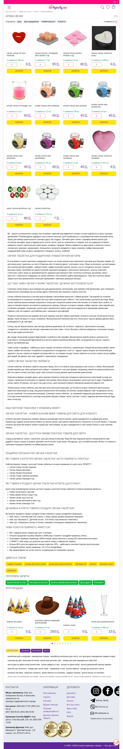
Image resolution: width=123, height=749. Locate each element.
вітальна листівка (15, 673)
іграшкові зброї (106, 564)
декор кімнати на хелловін (53, 673)
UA (114, 2)
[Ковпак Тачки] (76, 607)
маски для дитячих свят (50, 660)
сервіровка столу (57, 669)
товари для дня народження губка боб (80, 660)
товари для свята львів (35, 564)
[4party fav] (108, 7)
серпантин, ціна (38, 439)
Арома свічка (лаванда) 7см (21, 503)
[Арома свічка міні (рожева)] (47, 89)
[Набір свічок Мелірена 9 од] (19, 192)
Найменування (48, 22)
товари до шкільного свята (92, 669)
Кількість (62, 22)
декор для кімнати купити (60, 564)
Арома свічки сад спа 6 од (21, 498)
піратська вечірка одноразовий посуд (56, 677)
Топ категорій (12, 650)
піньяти (93, 564)
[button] (52, 643)
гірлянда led (80, 564)
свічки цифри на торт (50, 665)
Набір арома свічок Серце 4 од (23, 495)
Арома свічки (14, 16)
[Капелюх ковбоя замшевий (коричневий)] (47, 605)
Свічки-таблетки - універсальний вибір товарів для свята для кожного (51, 413)
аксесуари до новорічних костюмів (23, 677)
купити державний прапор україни (96, 665)
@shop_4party (101, 700)
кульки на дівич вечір (70, 665)
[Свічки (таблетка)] (47, 192)
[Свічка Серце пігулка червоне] (19, 38)
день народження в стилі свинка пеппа (80, 425)
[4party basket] (113, 7)
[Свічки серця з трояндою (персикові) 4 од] (47, 38)
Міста (46, 650)
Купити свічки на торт (16, 583)
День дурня (85, 583)
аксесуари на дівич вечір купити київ (24, 665)
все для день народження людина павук (97, 656)
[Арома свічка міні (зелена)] (75, 89)
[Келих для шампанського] (104, 605)
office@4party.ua (101, 713)
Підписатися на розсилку (101, 719)
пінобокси (11, 571)
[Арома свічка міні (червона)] (75, 141)
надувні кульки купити (26, 422)
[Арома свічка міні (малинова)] (47, 141)
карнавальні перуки (40, 656)
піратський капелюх (82, 677)
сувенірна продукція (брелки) (19, 445)
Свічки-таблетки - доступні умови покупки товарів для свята (46, 433)
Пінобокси (98, 583)
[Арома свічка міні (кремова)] (19, 141)
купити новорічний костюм (97, 439)
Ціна (19, 22)
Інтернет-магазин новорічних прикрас (22, 419)
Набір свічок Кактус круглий (21, 492)
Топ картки (36, 650)
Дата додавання (31, 22)
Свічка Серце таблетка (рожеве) (23, 476)
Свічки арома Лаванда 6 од (21, 479)
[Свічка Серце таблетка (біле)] (103, 38)
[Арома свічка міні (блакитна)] (103, 89)
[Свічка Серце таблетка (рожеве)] (103, 141)
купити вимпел (72, 669)
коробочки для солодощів (19, 656)
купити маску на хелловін (93, 673)
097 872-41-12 (101, 707)
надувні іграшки (14, 564)
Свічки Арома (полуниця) (20, 473)
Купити (19, 71)
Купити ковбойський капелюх (64, 583)
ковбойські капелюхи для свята (64, 656)
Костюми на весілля (39, 583)
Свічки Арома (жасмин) (19, 470)
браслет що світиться (17, 669)
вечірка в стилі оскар (101, 677)
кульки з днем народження (77, 419)
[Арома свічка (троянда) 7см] (19, 89)
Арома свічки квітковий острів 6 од (24, 501)
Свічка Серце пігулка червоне (22, 467)
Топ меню (25, 650)
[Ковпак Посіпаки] (19, 605)
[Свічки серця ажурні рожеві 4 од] (75, 38)
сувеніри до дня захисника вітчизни (23, 660)
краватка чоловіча (32, 673)
